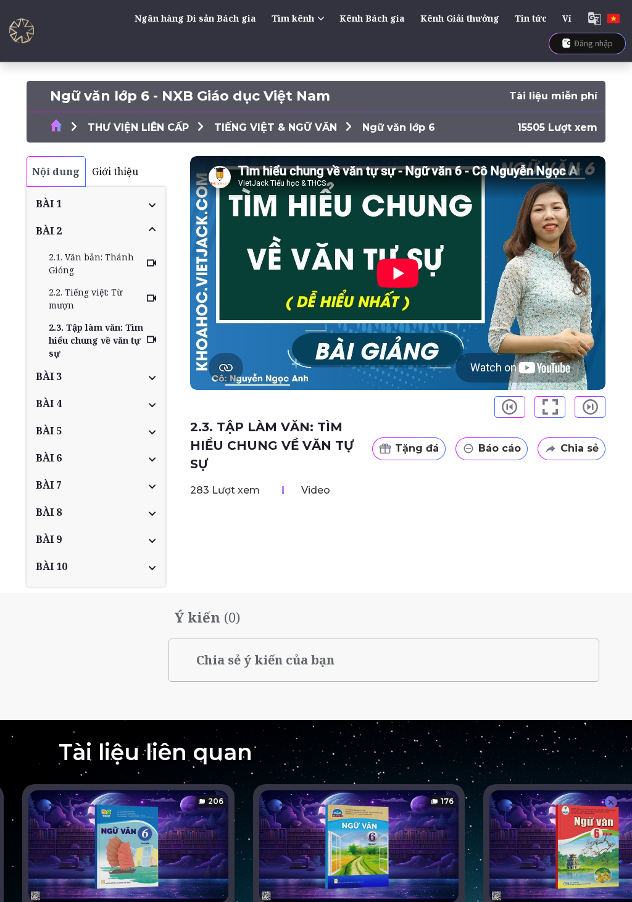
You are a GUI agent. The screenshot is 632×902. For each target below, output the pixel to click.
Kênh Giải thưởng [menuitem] (459, 18)
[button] (96, 203)
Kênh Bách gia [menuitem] (372, 18)
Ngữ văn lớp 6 (398, 127)
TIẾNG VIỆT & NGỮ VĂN (275, 127)
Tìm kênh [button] (293, 18)
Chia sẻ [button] (579, 448)
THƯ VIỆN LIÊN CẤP (138, 127)
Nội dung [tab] (56, 171)
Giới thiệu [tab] (115, 171)
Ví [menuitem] (567, 18)
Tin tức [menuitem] (531, 18)
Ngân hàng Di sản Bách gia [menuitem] (195, 18)
